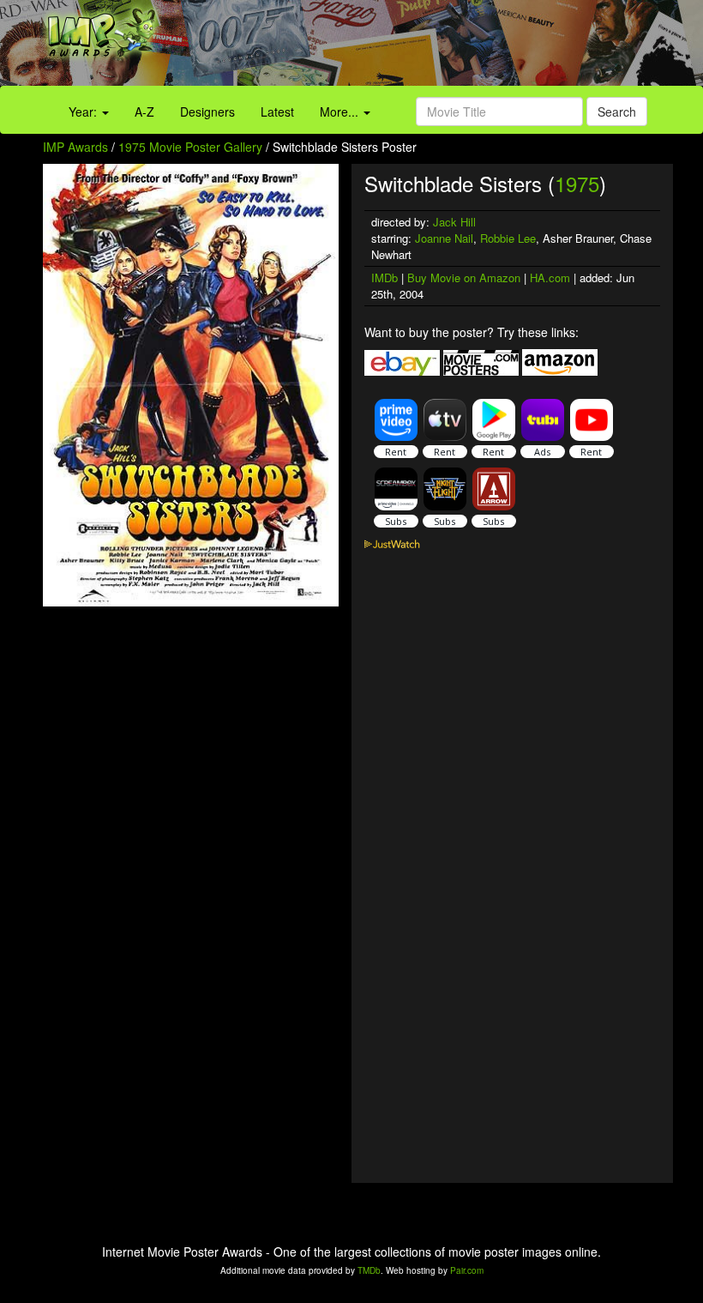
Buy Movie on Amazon (463, 277)
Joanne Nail (444, 238)
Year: (84, 111)
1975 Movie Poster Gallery (190, 146)
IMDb (384, 277)
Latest (277, 111)
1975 (577, 183)
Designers (207, 111)
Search (617, 111)
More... (341, 111)
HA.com (550, 277)
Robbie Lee (508, 238)
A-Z (144, 111)
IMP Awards (75, 146)
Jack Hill (454, 222)
